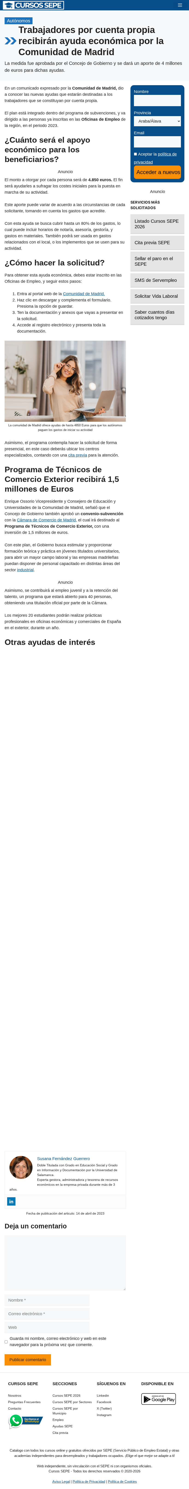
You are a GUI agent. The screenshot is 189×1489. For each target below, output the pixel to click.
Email (139, 133)
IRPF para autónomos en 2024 (65, 815)
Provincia (142, 113)
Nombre (141, 91)
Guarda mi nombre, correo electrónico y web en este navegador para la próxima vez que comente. (58, 1341)
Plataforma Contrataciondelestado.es (65, 1059)
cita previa (77, 455)
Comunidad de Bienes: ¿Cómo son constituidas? (65, 1141)
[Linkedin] (11, 1201)
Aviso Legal (61, 1481)
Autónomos (18, 20)
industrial (25, 570)
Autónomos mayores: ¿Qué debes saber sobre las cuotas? (65, 896)
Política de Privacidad (89, 1481)
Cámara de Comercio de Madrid (46, 520)
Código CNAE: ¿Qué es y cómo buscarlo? (65, 978)
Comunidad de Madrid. (84, 294)
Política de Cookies (122, 1481)
